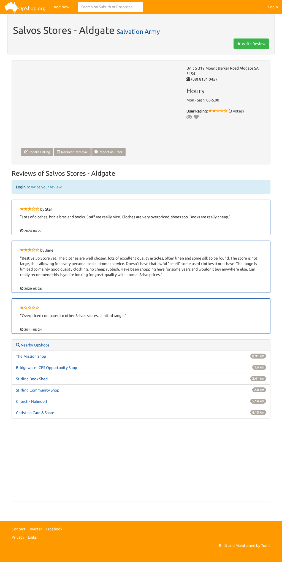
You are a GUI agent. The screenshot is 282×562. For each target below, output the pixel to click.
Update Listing (39, 152)
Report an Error (110, 152)
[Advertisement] (141, 462)
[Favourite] (196, 117)
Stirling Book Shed (32, 379)
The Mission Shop (31, 356)
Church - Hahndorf (31, 401)
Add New (61, 7)
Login (273, 7)
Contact (19, 529)
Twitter (35, 529)
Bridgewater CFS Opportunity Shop (46, 367)
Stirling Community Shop (37, 390)
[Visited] (189, 117)
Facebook (54, 529)
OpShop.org (31, 8)
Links (32, 537)
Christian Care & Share (35, 413)
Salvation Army (138, 31)
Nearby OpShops (34, 345)
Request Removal (74, 152)
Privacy (18, 537)
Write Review (253, 44)
